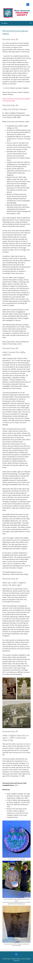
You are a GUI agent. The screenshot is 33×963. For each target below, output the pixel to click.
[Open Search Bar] (30, 23)
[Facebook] (27, 4)
